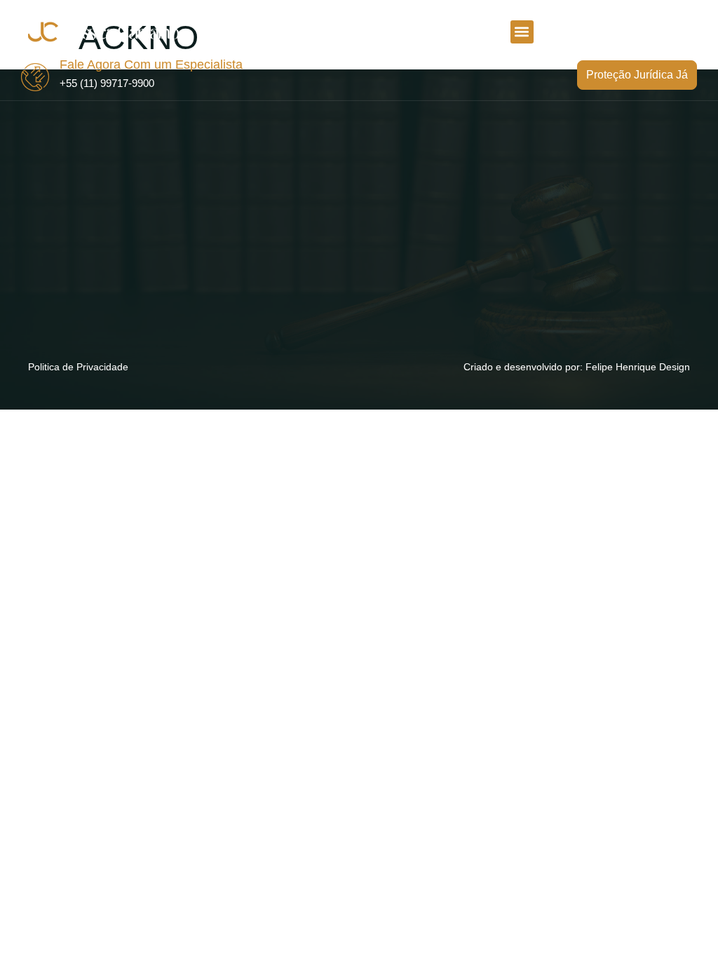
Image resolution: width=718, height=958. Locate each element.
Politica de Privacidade (78, 366)
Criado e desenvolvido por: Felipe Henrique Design (576, 366)
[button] (522, 31)
